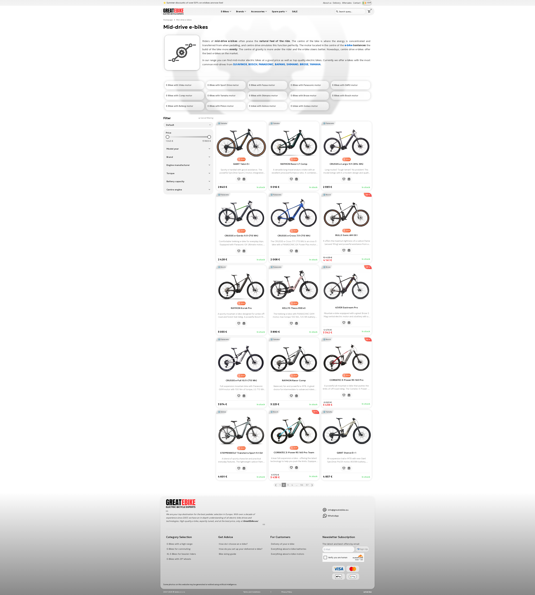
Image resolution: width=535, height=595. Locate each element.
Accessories (258, 11)
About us (327, 3)
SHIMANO (292, 64)
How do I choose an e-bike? (233, 543)
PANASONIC (266, 64)
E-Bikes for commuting (178, 548)
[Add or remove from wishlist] (239, 179)
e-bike (348, 45)
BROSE (304, 64)
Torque (170, 173)
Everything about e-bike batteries (288, 548)
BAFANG (280, 64)
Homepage (168, 20)
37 (307, 484)
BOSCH (252, 64)
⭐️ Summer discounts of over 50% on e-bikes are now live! (193, 2)
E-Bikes (225, 11)
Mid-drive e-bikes (184, 20)
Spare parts (278, 11)
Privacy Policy (286, 592)
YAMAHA (315, 64)
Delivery (337, 3)
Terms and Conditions (251, 592)
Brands (240, 11)
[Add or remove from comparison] (244, 179)
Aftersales (347, 3)
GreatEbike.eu (250, 521)
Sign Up (363, 548)
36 (301, 484)
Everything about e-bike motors (287, 553)
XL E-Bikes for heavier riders (181, 553)
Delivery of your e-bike (282, 543)
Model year (172, 148)
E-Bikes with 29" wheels (179, 559)
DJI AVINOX (240, 64)
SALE (295, 11)
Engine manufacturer (178, 165)
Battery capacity (175, 181)
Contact (357, 3)
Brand (169, 157)
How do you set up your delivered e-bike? (240, 548)
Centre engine (174, 189)
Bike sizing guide (227, 553)
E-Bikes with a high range (180, 543)
